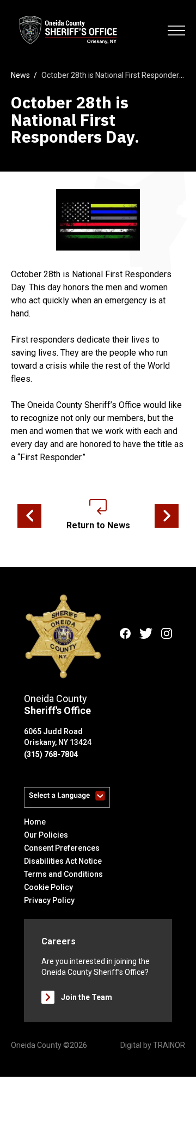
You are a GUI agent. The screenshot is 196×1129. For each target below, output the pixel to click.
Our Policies (46, 835)
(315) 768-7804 (51, 754)
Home (35, 821)
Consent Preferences (62, 848)
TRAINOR (169, 1045)
